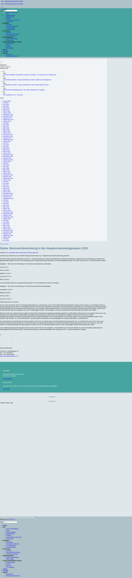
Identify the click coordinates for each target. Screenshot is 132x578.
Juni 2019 (6, 240)
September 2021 (8, 198)
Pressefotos (9, 21)
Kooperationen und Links (13, 20)
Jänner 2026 (7, 113)
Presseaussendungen (12, 26)
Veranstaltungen (10, 27)
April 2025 (6, 128)
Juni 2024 (6, 144)
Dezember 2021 (8, 193)
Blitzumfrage (9, 40)
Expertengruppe (10, 15)
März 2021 (6, 207)
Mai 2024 (6, 146)
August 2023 (7, 161)
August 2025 (7, 121)
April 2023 (6, 168)
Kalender (8, 32)
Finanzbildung (10, 43)
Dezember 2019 (8, 230)
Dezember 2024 (8, 134)
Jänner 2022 (7, 192)
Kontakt (5, 51)
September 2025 (8, 119)
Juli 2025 (6, 123)
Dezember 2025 (8, 114)
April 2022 (6, 186)
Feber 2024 (6, 151)
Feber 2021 (6, 208)
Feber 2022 (6, 190)
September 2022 (8, 178)
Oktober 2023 (7, 158)
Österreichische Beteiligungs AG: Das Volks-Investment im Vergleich (24, 90)
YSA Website (10, 48)
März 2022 (6, 188)
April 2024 (6, 148)
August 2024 (7, 141)
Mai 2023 (6, 166)
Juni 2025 (6, 124)
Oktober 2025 (7, 118)
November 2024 (8, 136)
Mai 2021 (6, 203)
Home (5, 9)
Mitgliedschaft (10, 17)
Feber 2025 (6, 131)
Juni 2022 (6, 183)
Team (7, 14)
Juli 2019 (6, 239)
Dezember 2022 (8, 175)
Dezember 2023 (8, 155)
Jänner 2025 (7, 133)
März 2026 (6, 109)
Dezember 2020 (8, 212)
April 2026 (6, 108)
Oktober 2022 (7, 176)
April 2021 (6, 205)
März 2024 (6, 150)
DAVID (5, 49)
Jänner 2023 (7, 173)
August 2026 (7, 101)
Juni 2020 (6, 222)
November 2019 (8, 232)
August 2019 (7, 237)
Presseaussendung (4, 244)
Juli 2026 (6, 103)
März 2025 (6, 129)
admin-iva (35, 252)
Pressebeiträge (10, 29)
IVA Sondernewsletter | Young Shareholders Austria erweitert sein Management (27, 80)
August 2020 (7, 218)
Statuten (8, 18)
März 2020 (6, 225)
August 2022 (7, 180)
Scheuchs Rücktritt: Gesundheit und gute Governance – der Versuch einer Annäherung (29, 74)
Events (8, 45)
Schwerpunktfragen (11, 35)
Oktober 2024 (7, 138)
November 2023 (8, 156)
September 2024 (8, 139)
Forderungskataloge (11, 38)
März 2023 (6, 170)
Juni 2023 (6, 165)
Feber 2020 (6, 227)
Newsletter (9, 24)
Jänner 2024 (7, 153)
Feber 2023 (6, 171)
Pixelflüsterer (12, 519)
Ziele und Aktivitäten (12, 12)
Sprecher (8, 46)
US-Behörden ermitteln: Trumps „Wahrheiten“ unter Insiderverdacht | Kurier (26, 85)
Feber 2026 (6, 111)
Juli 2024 (6, 143)
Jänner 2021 (7, 210)
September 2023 (8, 160)
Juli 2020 (6, 220)
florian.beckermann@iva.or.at (9, 356)
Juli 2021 (6, 200)
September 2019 (8, 235)
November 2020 (8, 213)
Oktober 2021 (7, 197)
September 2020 (8, 217)
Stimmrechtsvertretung (12, 34)
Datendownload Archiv (12, 56)
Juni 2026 (6, 104)
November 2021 (8, 195)
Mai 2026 (6, 106)
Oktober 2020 (7, 215)
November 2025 (8, 116)
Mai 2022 (6, 185)
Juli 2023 (6, 163)
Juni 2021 (6, 202)
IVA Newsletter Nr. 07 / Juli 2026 (13, 95)
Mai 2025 (6, 126)
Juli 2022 (6, 181)
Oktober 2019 (7, 233)
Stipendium (9, 54)
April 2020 (6, 223)
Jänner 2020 (7, 228)
